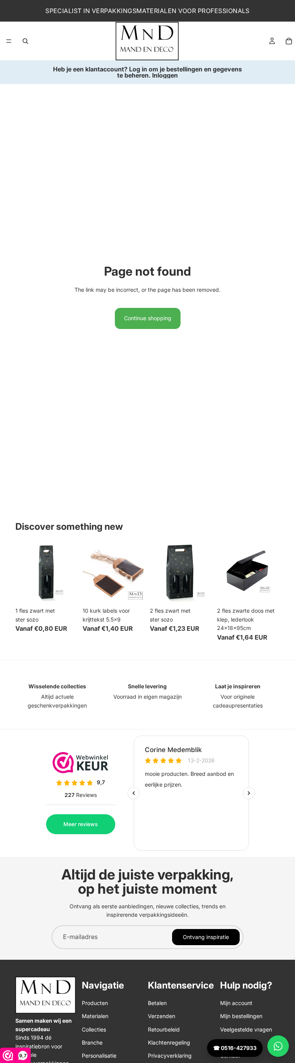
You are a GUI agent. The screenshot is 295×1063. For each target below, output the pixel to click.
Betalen (157, 1003)
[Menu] (9, 41)
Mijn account (236, 1003)
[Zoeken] (25, 41)
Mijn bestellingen (241, 1016)
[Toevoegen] (66, 592)
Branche (92, 1042)
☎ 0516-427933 (235, 1048)
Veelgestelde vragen (246, 1029)
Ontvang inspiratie (206, 937)
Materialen (95, 1016)
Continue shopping (147, 318)
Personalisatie (99, 1055)
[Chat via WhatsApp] (278, 1046)
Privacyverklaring (170, 1055)
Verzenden (161, 1016)
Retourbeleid (164, 1029)
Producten (95, 1003)
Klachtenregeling (169, 1042)
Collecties (94, 1029)
